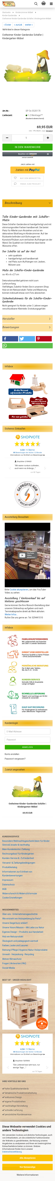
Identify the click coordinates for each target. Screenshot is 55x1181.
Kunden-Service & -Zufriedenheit (18, 858)
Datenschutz (8, 884)
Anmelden (27, 747)
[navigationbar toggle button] (51, 4)
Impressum (7, 880)
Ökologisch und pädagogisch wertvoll (20, 941)
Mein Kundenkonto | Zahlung (16, 849)
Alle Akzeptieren (28, 1158)
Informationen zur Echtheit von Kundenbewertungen (17, 873)
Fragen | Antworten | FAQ (14, 963)
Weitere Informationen (27, 1175)
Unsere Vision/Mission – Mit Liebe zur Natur (23, 927)
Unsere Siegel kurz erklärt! (15, 923)
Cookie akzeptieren (19, 589)
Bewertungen (10, 327)
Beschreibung (12, 203)
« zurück (18, 25)
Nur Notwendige (27, 1167)
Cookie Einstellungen (12, 897)
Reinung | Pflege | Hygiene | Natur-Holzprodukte (25, 950)
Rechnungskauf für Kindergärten (18, 853)
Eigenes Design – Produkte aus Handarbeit (22, 932)
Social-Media (8, 968)
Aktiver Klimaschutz (12, 959)
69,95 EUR (27, 813)
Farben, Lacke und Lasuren (15, 945)
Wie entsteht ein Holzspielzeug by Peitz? (21, 918)
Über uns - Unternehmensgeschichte (20, 914)
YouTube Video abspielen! (31, 555)
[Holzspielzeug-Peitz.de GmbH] (7, 4)
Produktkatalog (9, 867)
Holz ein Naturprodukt (12, 936)
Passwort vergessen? (15, 759)
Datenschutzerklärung (12, 1152)
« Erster (7, 25)
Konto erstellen (12, 754)
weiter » (29, 25)
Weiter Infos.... (11, 614)
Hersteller (8, 319)
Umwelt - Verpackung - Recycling (18, 954)
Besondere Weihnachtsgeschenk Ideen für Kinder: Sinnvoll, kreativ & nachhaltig (26, 843)
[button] (7, 137)
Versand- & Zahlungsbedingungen (18, 863)
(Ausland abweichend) (35, 119)
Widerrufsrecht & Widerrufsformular (19, 893)
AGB (4, 889)
